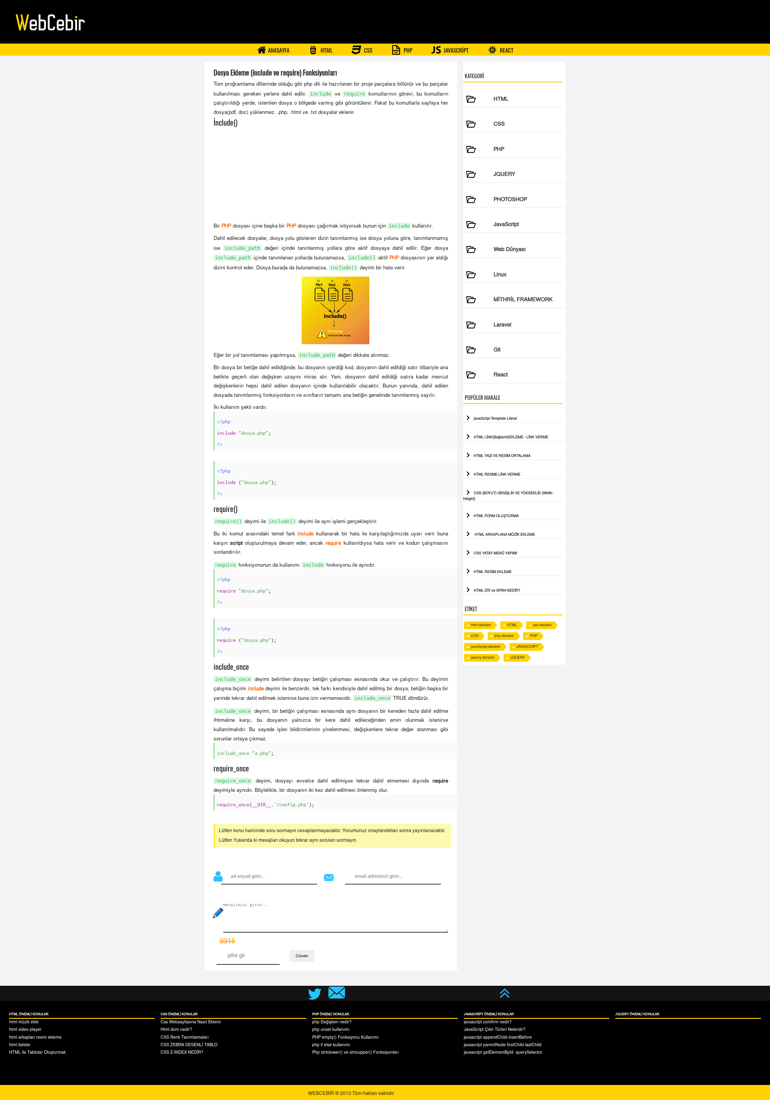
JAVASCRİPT (455, 50)
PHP (407, 50)
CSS (367, 50)
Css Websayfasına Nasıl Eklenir (191, 1022)
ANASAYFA (278, 50)
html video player (25, 1030)
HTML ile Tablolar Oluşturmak (37, 1053)
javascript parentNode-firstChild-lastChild (502, 1045)
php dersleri (504, 636)
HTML (326, 50)
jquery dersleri (482, 658)
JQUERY (517, 658)
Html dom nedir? (176, 1030)
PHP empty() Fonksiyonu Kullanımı (345, 1038)
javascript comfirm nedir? (488, 1022)
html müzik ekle (23, 1022)
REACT (506, 50)
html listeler (20, 1045)
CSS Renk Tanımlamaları (185, 1038)
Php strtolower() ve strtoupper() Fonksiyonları (355, 1053)
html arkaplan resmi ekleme (35, 1038)
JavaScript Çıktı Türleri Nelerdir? (494, 1030)
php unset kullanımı (331, 1030)
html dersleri (481, 625)
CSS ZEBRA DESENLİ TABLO (189, 1045)
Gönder (302, 956)
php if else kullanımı (331, 1045)
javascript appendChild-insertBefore (498, 1038)
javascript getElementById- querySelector (503, 1053)
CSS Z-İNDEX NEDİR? (182, 1053)
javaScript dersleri (485, 647)
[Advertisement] (331, 175)
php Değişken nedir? (332, 1022)
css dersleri (542, 625)
